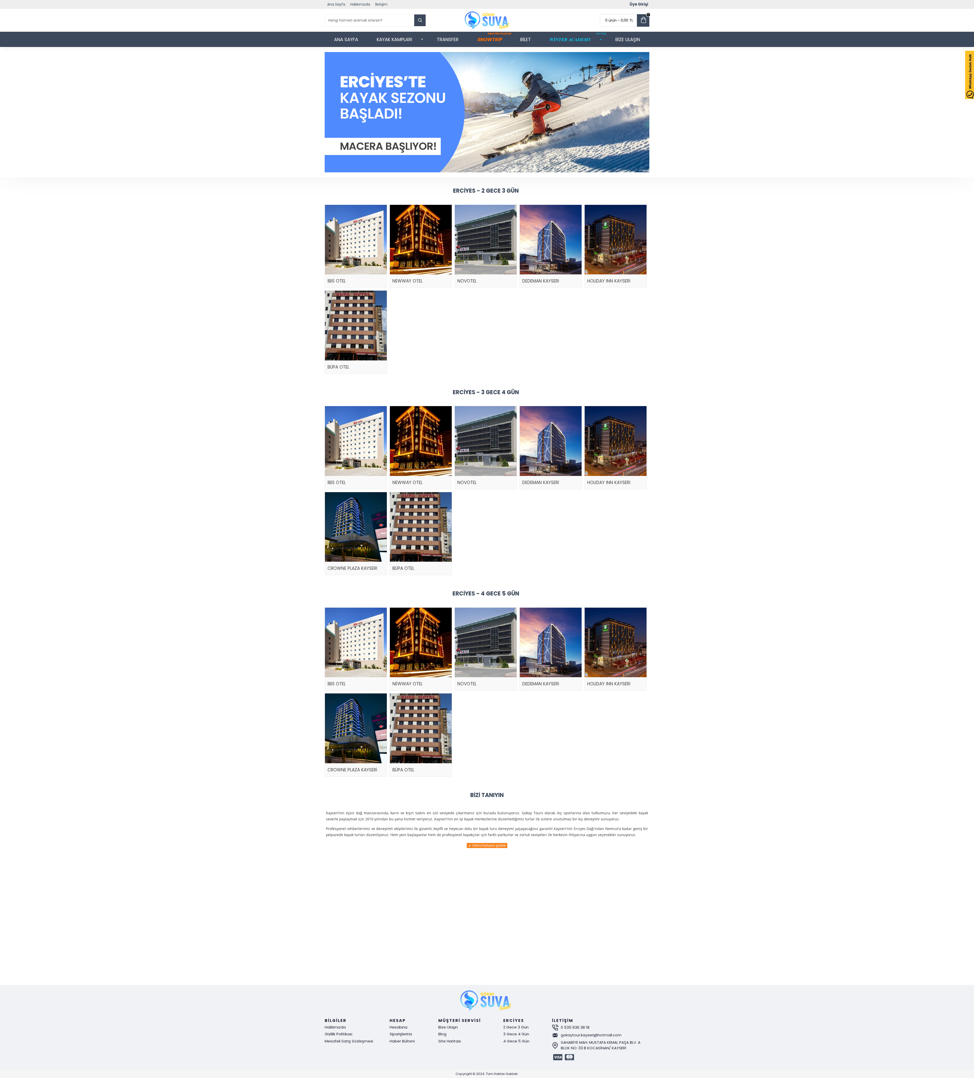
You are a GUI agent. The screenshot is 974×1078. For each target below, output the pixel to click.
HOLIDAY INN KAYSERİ (608, 281)
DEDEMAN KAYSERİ (540, 281)
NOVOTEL (467, 281)
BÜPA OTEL (338, 367)
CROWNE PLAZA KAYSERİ (352, 568)
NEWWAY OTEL (407, 281)
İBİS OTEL (336, 281)
